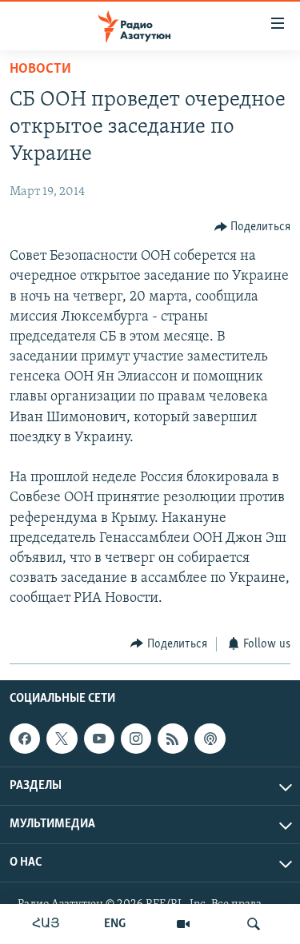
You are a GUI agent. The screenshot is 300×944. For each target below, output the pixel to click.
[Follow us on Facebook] (25, 738)
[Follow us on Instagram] (136, 738)
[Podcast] (209, 738)
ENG (115, 924)
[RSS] (173, 738)
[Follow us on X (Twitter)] (61, 738)
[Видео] (183, 924)
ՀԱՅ (46, 924)
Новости (40, 69)
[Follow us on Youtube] (99, 738)
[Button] (252, 227)
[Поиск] (254, 924)
